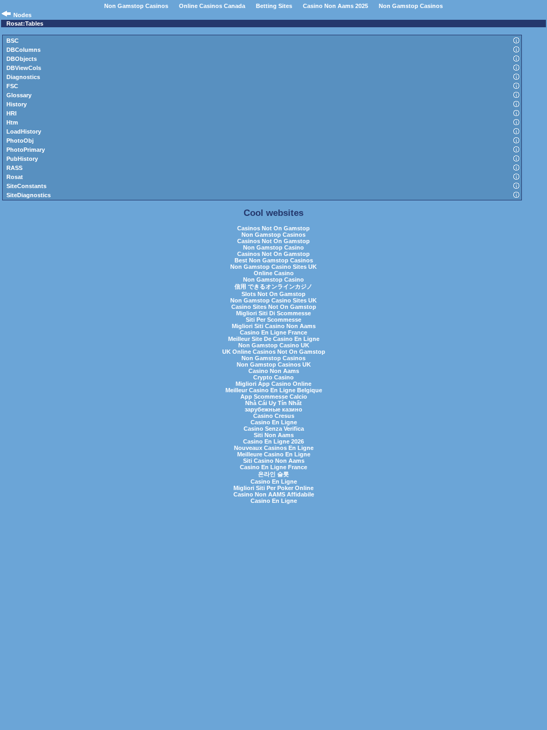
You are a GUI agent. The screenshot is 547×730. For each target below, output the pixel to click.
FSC (12, 86)
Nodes (22, 15)
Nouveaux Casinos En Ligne (274, 448)
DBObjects (21, 59)
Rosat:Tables (24, 23)
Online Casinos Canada (212, 6)
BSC (12, 40)
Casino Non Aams (273, 371)
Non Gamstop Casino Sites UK (273, 266)
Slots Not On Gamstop (273, 294)
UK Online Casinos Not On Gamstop (273, 351)
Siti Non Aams (274, 435)
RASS (14, 168)
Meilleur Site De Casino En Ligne (273, 339)
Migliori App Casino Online (273, 383)
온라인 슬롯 (273, 474)
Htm (12, 122)
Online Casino (274, 273)
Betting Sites (274, 6)
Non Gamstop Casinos (136, 6)
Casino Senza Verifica (274, 428)
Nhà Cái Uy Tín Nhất (273, 403)
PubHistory (22, 159)
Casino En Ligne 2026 (273, 441)
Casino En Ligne (274, 422)
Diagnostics (23, 77)
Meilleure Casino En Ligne (273, 454)
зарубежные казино (273, 409)
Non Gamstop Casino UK (273, 345)
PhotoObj (20, 140)
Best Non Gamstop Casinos (274, 260)
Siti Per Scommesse (273, 319)
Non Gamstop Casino (273, 247)
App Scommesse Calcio (273, 396)
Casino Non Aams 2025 (335, 6)
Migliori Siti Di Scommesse (273, 313)
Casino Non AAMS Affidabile (273, 494)
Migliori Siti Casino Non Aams (274, 326)
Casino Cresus (273, 416)
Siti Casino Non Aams (273, 460)
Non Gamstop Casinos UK (274, 364)
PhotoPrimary (25, 149)
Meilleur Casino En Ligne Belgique (273, 390)
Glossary (19, 95)
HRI (11, 113)
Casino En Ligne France (273, 332)
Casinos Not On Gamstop (273, 228)
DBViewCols (23, 68)
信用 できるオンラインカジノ (273, 286)
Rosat (14, 177)
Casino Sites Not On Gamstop (273, 307)
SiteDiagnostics (28, 195)
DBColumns (23, 49)
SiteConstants (26, 186)
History (16, 104)
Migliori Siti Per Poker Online (273, 488)
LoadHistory (23, 131)
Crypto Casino (273, 377)
